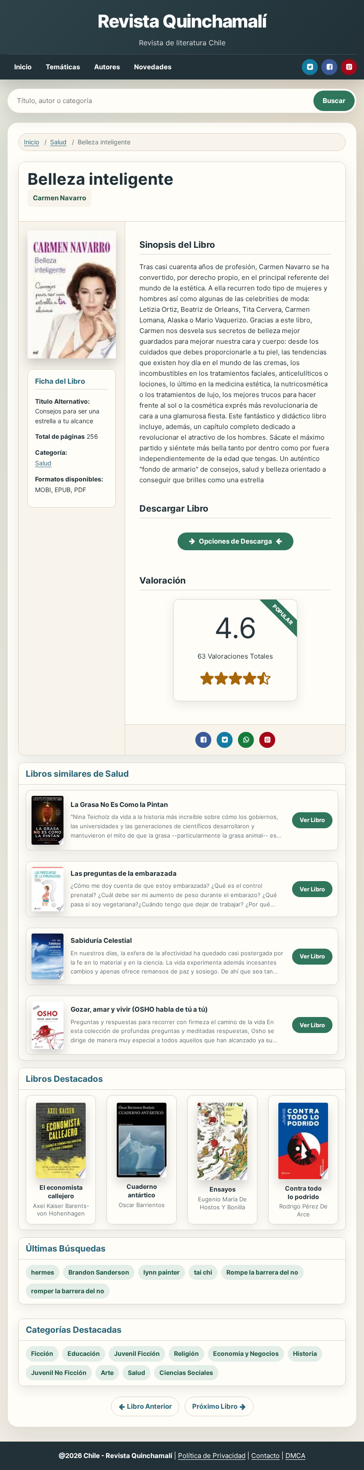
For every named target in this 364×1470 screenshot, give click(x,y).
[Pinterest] (349, 67)
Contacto (265, 1455)
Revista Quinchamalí (182, 21)
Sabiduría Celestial (101, 940)
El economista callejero (61, 1192)
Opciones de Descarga (235, 541)
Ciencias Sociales (186, 1372)
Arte (107, 1372)
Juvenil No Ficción (59, 1372)
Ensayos (223, 1189)
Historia (305, 1353)
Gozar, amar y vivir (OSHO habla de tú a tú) (139, 1009)
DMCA (295, 1455)
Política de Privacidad (211, 1455)
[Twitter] (310, 67)
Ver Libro (312, 819)
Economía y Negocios (246, 1353)
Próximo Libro (214, 1406)
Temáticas (63, 67)
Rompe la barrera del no (262, 1272)
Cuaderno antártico (142, 1191)
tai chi (203, 1272)
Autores (107, 67)
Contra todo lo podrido (303, 1192)
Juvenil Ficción (137, 1353)
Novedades (152, 67)
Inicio (23, 67)
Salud (58, 142)
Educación (83, 1353)
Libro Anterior (149, 1406)
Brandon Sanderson (98, 1272)
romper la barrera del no (67, 1291)
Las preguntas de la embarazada (124, 873)
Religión (186, 1353)
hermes (42, 1272)
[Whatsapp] (246, 740)
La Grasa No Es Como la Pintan (119, 804)
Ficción (42, 1353)
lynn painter (161, 1272)
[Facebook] (329, 67)
